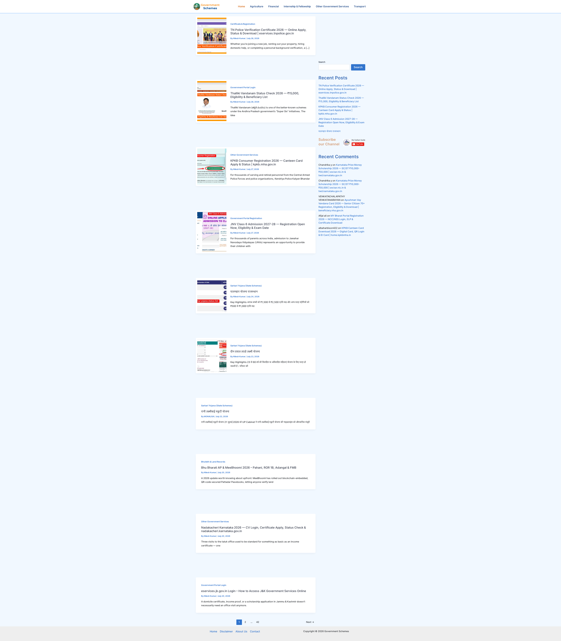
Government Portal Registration (246, 218)
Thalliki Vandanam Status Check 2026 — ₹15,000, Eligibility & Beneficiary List (264, 95)
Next (310, 622)
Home (213, 631)
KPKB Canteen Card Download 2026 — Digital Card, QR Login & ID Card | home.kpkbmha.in (341, 231)
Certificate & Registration (242, 24)
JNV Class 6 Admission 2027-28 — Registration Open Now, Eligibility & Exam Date (267, 226)
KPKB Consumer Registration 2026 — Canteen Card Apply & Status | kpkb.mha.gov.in (266, 162)
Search (321, 62)
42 (257, 622)
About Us (241, 631)
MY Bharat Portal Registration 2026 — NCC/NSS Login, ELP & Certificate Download (341, 219)
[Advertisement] (254, 67)
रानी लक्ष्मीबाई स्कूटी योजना (215, 411)
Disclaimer (226, 631)
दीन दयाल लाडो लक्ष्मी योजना (245, 351)
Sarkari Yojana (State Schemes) (246, 285)
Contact (255, 631)
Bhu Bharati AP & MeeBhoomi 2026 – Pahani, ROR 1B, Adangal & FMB (248, 467)
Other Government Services (244, 155)
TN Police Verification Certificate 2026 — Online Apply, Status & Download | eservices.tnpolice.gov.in (268, 31)
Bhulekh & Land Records (213, 461)
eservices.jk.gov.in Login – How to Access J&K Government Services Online (253, 591)
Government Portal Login (243, 87)
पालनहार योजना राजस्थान (244, 291)
